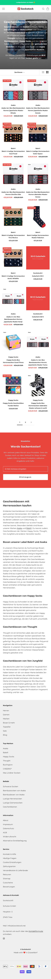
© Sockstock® (25, 949)
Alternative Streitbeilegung (15, 841)
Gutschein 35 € (38, 276)
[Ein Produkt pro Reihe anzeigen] (43, 72)
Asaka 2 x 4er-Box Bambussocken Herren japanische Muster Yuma (37, 362)
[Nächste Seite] (31, 422)
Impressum (8, 824)
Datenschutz (8, 828)
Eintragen (25, 477)
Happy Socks (8, 756)
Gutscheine (8, 883)
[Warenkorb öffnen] (48, 9)
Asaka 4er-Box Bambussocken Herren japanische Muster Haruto (38, 110)
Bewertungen (9, 887)
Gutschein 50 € (38, 317)
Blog (5, 735)
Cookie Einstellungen (12, 862)
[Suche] (43, 9)
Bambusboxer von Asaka (13, 795)
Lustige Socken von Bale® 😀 (25, 2)
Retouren (7, 874)
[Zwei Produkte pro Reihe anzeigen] (47, 72)
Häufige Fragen (9, 858)
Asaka (19, 528)
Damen (6, 715)
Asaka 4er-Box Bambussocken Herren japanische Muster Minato (13, 110)
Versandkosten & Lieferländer (15, 870)
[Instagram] (4, 938)
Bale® (29, 528)
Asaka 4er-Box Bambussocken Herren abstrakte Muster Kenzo (38, 194)
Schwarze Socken (10, 786)
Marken (6, 719)
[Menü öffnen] (3, 9)
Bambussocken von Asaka (14, 790)
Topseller (7, 727)
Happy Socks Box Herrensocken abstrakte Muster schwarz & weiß (37, 405)
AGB (5, 832)
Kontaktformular (36, 931)
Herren (6, 710)
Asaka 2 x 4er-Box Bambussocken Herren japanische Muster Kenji (13, 319)
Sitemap (6, 878)
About (5, 820)
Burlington (8, 765)
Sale (5, 731)
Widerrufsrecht (9, 836)
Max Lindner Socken (11, 773)
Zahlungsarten (9, 866)
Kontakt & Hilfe (9, 854)
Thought (6, 761)
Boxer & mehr (9, 723)
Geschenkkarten (10, 807)
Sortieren (18, 72)
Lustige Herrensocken (12, 799)
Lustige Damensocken (12, 803)
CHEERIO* (7, 769)
